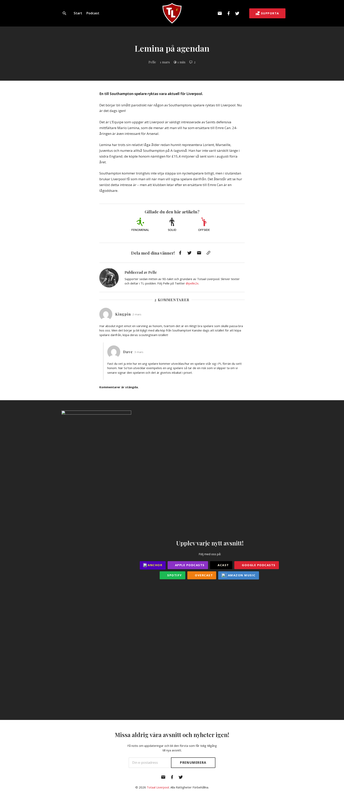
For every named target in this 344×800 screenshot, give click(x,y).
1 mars (165, 62)
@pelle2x (192, 283)
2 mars (136, 314)
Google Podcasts (258, 565)
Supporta (270, 13)
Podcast (92, 13)
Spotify (174, 575)
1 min (181, 62)
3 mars (138, 352)
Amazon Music (241, 575)
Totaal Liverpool (158, 787)
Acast (223, 565)
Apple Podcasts (189, 565)
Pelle (152, 62)
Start (78, 13)
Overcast (203, 575)
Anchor (154, 565)
